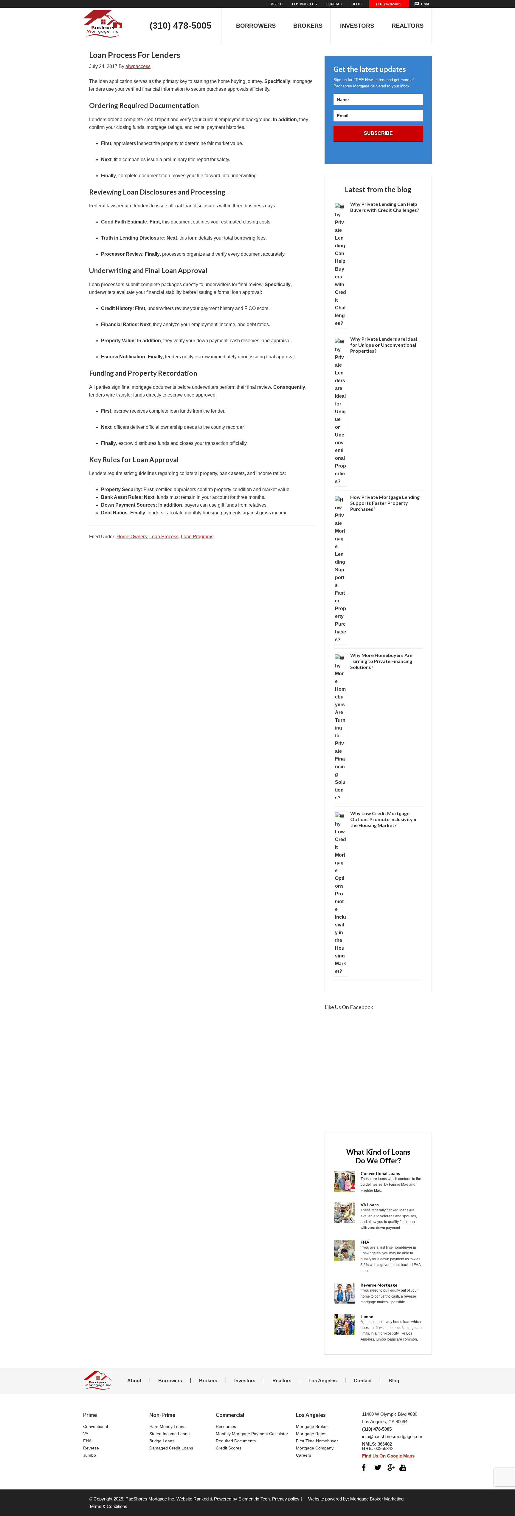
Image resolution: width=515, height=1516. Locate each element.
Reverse (91, 1448)
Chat (425, 4)
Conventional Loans (380, 1173)
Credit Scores (228, 1448)
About (134, 1380)
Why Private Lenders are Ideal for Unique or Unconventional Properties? (383, 345)
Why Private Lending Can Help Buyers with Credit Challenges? (384, 207)
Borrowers (170, 1380)
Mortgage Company (314, 1448)
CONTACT (334, 4)
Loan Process (164, 536)
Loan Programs (197, 536)
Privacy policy (286, 1498)
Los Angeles (322, 1380)
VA (85, 1433)
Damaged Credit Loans (171, 1448)
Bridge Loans (161, 1440)
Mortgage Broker (312, 1426)
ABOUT (277, 4)
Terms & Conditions (108, 1506)
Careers (303, 1455)
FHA (365, 1241)
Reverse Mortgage (379, 1284)
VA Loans (370, 1204)
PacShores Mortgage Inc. (150, 1498)
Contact (363, 1380)
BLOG (357, 4)
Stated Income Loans (169, 1433)
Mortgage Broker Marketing (377, 1498)
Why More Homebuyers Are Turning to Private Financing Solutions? (381, 661)
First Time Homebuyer (317, 1440)
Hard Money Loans (167, 1426)
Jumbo (367, 1316)
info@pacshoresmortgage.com (392, 1436)
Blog (394, 1380)
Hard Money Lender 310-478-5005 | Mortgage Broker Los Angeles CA (102, 19)
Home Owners (132, 536)
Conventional (95, 1426)
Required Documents (236, 1440)
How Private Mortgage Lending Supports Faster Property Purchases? (385, 503)
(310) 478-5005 (388, 4)
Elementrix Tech (254, 1498)
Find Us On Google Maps (388, 1455)
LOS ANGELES (304, 4)
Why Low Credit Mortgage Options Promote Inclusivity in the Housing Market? (384, 819)
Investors (244, 1380)
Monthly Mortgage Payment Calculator (252, 1433)
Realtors (281, 1380)
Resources (226, 1426)
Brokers (208, 1380)
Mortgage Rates (311, 1433)
